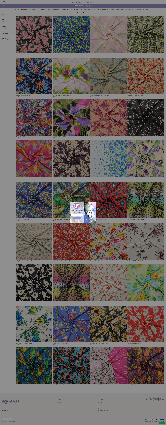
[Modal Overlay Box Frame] (83, 212)
